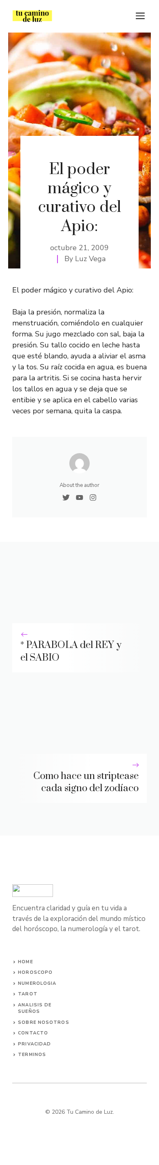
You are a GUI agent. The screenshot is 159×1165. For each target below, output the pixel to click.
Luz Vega (90, 259)
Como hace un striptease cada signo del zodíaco (86, 782)
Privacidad (34, 1044)
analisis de (34, 1005)
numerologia (37, 983)
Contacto (33, 1033)
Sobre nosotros (43, 1022)
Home (25, 962)
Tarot (28, 994)
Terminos (32, 1055)
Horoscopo (35, 972)
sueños (29, 1011)
